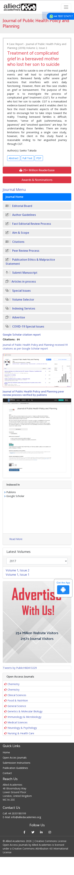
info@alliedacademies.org (26, 817)
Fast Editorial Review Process (31, 224)
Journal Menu (14, 189)
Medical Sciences (17, 722)
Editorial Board (21, 206)
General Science (17, 706)
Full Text (27, 158)
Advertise (18, 317)
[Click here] (37, 370)
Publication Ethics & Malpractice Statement (30, 262)
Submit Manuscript (24, 273)
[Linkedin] (41, 832)
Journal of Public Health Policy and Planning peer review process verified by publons (33, 393)
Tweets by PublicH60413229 (20, 667)
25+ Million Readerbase (38, 170)
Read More (15, 539)
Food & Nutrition (18, 700)
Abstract (13, 158)
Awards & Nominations (37, 180)
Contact (7, 773)
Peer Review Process (25, 251)
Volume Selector (22, 299)
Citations (17, 242)
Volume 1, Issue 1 (17, 575)
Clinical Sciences (17, 695)
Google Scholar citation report (22, 334)
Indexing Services (23, 308)
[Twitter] (33, 832)
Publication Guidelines (15, 768)
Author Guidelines (23, 215)
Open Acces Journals (15, 757)
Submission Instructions (16, 762)
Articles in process (23, 281)
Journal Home (14, 197)
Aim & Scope (20, 233)
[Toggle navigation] (66, 7)
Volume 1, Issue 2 (17, 570)
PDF (38, 158)
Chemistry (13, 684)
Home (6, 752)
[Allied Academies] (20, 7)
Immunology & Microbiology (24, 717)
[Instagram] (50, 832)
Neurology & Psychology (22, 727)
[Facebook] (24, 832)
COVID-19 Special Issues (27, 326)
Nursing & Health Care (21, 733)
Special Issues (21, 291)
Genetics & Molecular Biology (25, 711)
